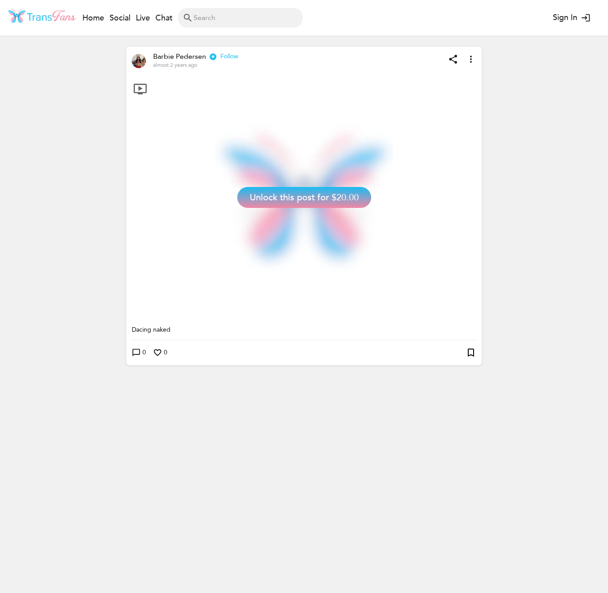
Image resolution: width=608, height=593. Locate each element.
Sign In (565, 17)
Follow (229, 56)
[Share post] (453, 59)
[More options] (471, 59)
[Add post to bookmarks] (471, 352)
